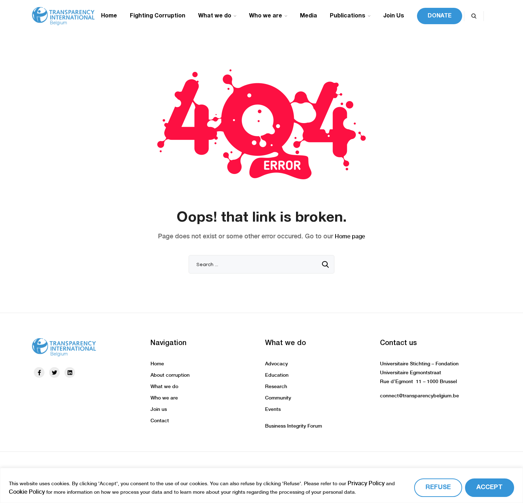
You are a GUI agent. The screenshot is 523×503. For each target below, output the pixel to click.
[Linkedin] (69, 372)
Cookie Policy (27, 491)
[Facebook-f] (39, 372)
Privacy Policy (366, 483)
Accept (489, 488)
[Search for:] (261, 264)
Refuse (438, 488)
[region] (261, 485)
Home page (350, 236)
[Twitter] (54, 372)
